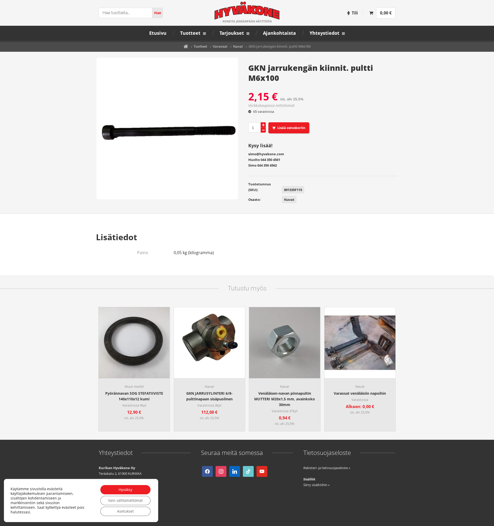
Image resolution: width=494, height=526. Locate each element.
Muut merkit (134, 386)
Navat (238, 46)
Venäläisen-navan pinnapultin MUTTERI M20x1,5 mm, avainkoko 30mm (284, 399)
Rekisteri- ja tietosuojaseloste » (326, 467)
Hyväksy (125, 489)
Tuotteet (200, 46)
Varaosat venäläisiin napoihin (360, 393)
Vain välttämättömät (125, 500)
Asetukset (125, 511)
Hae (157, 12)
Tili (355, 13)
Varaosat (220, 46)
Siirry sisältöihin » (316, 484)
